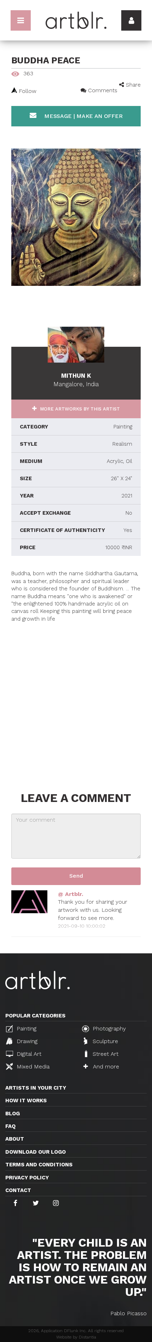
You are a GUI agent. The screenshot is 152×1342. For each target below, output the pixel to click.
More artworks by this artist (79, 409)
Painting (25, 1028)
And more (105, 1066)
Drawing (26, 1041)
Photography (108, 1028)
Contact (18, 1190)
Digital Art (28, 1054)
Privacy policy (27, 1177)
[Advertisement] (76, 698)
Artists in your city (35, 1088)
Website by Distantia (76, 1337)
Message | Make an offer (82, 116)
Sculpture (104, 1041)
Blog (12, 1113)
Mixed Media (32, 1066)
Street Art (104, 1054)
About (14, 1139)
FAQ (10, 1126)
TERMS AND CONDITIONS (38, 1164)
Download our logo (35, 1152)
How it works (26, 1100)
